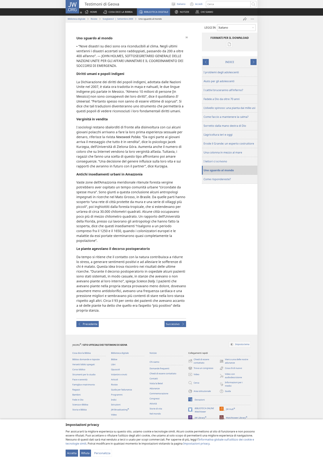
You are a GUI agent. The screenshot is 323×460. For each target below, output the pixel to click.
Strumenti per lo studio (84, 374)
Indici (113, 399)
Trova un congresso (200, 368)
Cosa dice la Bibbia (81, 352)
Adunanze (155, 388)
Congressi (154, 398)
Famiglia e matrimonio (83, 384)
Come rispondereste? (217, 179)
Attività (153, 403)
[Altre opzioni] (252, 19)
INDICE (229, 62)
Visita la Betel (156, 383)
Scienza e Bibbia (80, 404)
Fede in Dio (77, 399)
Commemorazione (159, 393)
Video (114, 414)
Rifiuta (85, 453)
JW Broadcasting (120, 409)
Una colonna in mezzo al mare (223, 152)
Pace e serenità (79, 379)
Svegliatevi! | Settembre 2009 (118, 18)
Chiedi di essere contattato (163, 373)
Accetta (72, 453)
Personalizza (102, 453)
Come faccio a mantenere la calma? (226, 117)
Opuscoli (115, 369)
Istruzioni (115, 404)
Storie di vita (156, 408)
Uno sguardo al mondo (219, 170)
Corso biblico (78, 369)
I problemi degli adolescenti (221, 72)
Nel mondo (155, 413)
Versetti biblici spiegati (83, 364)
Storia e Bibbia (79, 409)
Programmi (116, 394)
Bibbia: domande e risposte (86, 359)
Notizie (153, 352)
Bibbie (114, 359)
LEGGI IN (210, 27)
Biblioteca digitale (76, 18)
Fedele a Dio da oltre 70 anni (222, 99)
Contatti (154, 378)
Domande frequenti (159, 368)
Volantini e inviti (119, 374)
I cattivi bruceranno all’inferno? (223, 90)
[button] (117, 12)
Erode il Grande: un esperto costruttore (229, 143)
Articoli (114, 379)
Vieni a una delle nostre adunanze (234, 361)
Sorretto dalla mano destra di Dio (225, 126)
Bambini (76, 394)
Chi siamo (154, 361)
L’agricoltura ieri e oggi (218, 134)
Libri (113, 364)
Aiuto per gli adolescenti (219, 81)
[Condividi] (245, 19)
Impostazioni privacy (196, 443)
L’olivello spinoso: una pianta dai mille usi (229, 108)
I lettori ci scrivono (215, 161)
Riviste (94, 18)
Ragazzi (76, 389)
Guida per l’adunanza (121, 389)
